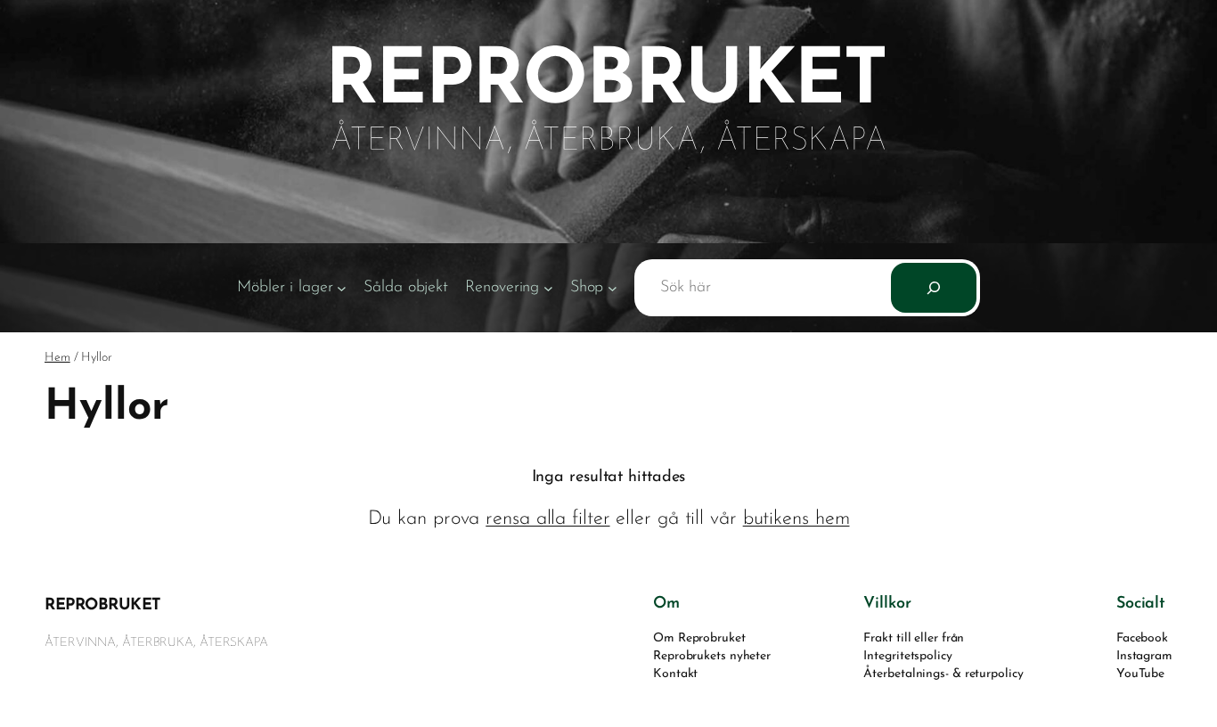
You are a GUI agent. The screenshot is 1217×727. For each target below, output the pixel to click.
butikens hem (796, 519)
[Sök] (933, 288)
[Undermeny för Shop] (612, 288)
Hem (57, 357)
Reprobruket (103, 606)
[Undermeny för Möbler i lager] (342, 288)
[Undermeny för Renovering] (548, 288)
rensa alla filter (547, 519)
